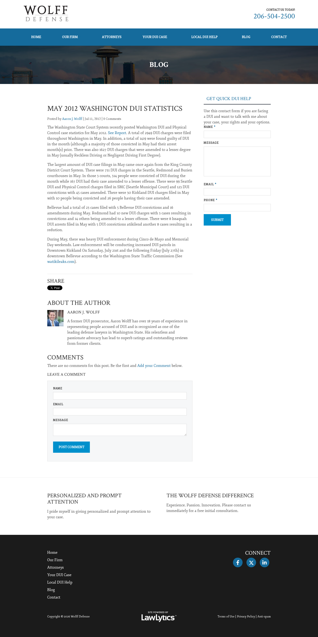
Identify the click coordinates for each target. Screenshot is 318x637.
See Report (117, 133)
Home (36, 37)
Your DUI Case (155, 37)
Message (60, 420)
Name (57, 388)
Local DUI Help (204, 37)
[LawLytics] (159, 616)
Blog (246, 37)
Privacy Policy (246, 616)
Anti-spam (264, 616)
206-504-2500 (274, 16)
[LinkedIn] (264, 562)
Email (58, 404)
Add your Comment (154, 365)
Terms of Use (225, 616)
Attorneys (112, 37)
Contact (279, 37)
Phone (210, 200)
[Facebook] (238, 562)
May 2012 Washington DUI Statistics (114, 108)
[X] (251, 562)
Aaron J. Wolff (72, 119)
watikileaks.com (60, 261)
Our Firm (70, 37)
